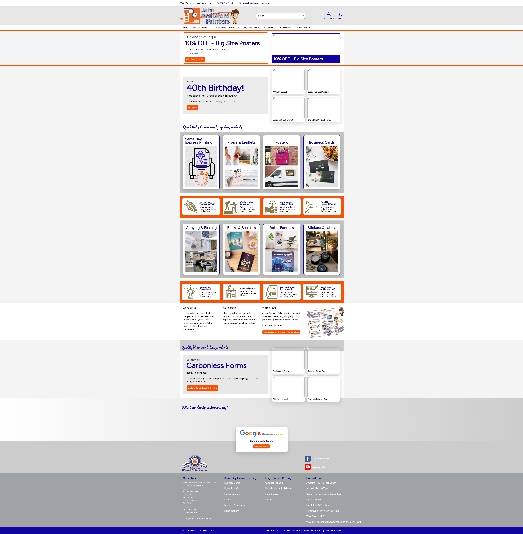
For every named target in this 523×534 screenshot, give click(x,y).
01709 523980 (190, 512)
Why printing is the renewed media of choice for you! (333, 521)
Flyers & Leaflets (232, 488)
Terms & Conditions (276, 530)
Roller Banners (231, 510)
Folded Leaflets (232, 494)
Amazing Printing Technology (321, 482)
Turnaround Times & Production (322, 510)
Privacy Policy (293, 530)
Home (184, 28)
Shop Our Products (200, 28)
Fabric (268, 499)
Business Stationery (234, 505)
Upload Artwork (303, 28)
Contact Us (268, 28)
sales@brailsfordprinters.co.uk (197, 518)
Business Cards (232, 482)
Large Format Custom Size (226, 28)
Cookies (305, 530)
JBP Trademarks (333, 530)
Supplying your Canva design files (323, 494)
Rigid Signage (272, 494)
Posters (228, 499)
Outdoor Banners (274, 482)
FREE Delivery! (285, 28)
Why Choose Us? (251, 28)
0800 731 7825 (190, 509)
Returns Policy (317, 530)
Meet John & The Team (318, 505)
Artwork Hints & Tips (317, 488)
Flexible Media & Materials (278, 488)
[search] (303, 15)
